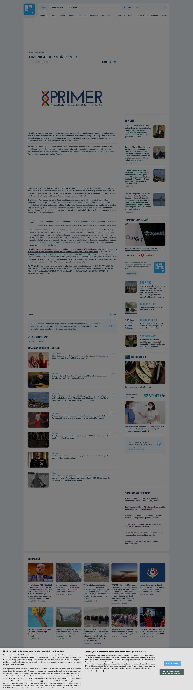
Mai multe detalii (17, 664)
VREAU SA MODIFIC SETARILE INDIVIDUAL (171, 672)
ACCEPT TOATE (172, 663)
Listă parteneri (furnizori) (94, 671)
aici (42, 680)
